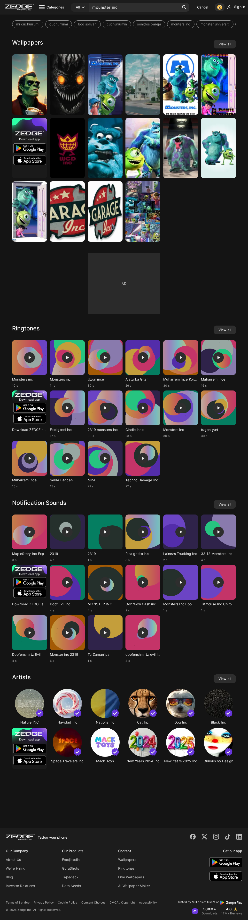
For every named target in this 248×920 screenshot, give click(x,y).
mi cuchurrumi (27, 24)
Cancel (202, 7)
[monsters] (218, 148)
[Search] (184, 7)
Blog (9, 877)
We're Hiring (15, 868)
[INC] (142, 84)
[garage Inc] (67, 211)
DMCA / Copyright (122, 902)
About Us (13, 860)
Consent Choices (93, 902)
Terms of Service (18, 902)
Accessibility (148, 902)
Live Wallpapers (131, 877)
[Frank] (29, 84)
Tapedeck (70, 877)
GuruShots (70, 868)
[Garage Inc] (105, 211)
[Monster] (180, 148)
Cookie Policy (68, 902)
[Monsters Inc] (218, 84)
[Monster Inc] (105, 84)
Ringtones (126, 868)
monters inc (180, 24)
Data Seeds (71, 886)
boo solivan (87, 24)
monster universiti (215, 24)
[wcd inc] (67, 148)
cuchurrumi (58, 24)
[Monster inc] (142, 211)
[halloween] (67, 84)
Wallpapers (127, 860)
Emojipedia (71, 860)
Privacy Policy (43, 902)
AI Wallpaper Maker (134, 886)
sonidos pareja (149, 24)
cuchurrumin (117, 24)
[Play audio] (29, 357)
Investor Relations (20, 886)
